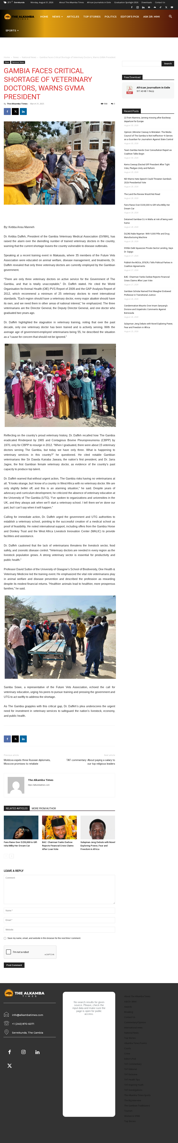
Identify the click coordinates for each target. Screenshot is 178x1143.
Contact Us (160, 2)
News (56, 16)
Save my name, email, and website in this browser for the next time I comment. (44, 938)
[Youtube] (172, 7)
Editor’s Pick (130, 16)
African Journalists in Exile (99, 2)
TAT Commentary (132, 1064)
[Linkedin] (143, 7)
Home (44, 16)
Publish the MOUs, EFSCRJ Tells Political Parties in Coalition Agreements (148, 264)
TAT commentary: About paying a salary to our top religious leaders (90, 762)
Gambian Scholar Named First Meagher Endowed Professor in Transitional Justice (147, 293)
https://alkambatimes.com (39, 785)
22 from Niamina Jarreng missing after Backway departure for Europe (147, 120)
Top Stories (91, 16)
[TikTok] (160, 7)
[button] (170, 17)
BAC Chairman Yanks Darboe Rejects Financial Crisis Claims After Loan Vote (58, 845)
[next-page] (11, 856)
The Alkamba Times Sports (137, 1095)
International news (133, 1027)
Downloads (146, 2)
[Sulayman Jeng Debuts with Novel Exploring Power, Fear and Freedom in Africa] (97, 827)
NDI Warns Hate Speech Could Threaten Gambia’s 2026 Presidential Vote (147, 181)
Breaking (128, 1012)
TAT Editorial (130, 1069)
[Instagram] (137, 7)
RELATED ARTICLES (17, 808)
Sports (11, 30)
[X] (166, 7)
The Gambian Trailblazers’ (137, 1105)
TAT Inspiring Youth (133, 1084)
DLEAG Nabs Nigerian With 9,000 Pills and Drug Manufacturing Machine (146, 236)
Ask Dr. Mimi (151, 16)
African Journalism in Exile (153, 87)
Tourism (128, 1110)
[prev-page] (6, 856)
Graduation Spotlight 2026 (126, 2)
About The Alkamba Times (71, 2)
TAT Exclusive (130, 1074)
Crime (127, 1053)
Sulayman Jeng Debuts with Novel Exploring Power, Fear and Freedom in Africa (97, 845)
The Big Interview (132, 1100)
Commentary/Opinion (135, 1022)
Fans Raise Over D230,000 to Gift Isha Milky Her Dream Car (147, 207)
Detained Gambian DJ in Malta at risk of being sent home (148, 221)
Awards (128, 1006)
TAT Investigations (133, 1090)
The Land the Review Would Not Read (142, 194)
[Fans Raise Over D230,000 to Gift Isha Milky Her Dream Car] (21, 827)
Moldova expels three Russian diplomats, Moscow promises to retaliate (27, 762)
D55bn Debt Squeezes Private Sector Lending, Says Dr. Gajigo (148, 250)
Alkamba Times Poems (135, 1043)
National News (29, 57)
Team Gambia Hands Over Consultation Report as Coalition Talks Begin (148, 152)
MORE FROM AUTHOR (44, 808)
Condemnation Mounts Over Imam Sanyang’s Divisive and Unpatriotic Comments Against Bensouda (146, 309)
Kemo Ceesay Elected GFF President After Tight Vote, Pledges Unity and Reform (147, 166)
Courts (127, 1048)
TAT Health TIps (132, 1079)
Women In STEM (132, 1116)
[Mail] (149, 7)
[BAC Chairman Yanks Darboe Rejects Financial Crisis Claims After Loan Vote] (59, 827)
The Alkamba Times (17, 103)
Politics (110, 16)
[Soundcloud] (154, 7)
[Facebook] (131, 7)
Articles (73, 16)
